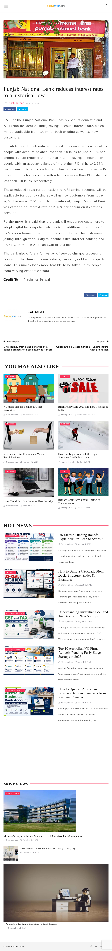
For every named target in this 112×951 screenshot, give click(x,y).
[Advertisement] (56, 752)
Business (10, 377)
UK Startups (11, 536)
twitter (23, 109)
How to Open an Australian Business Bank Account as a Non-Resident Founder (82, 693)
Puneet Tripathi (68, 462)
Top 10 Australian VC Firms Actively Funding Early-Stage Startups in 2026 (79, 653)
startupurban (16, 103)
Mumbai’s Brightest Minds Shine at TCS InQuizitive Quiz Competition (43, 835)
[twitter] (32, 388)
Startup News (12, 793)
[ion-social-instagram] (101, 946)
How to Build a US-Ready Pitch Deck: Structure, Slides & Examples (81, 575)
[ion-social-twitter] (96, 946)
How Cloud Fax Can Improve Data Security (28, 501)
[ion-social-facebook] (91, 946)
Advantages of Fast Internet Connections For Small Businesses (31, 924)
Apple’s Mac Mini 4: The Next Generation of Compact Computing (47, 848)
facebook (10, 109)
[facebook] (24, 388)
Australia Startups (15, 613)
